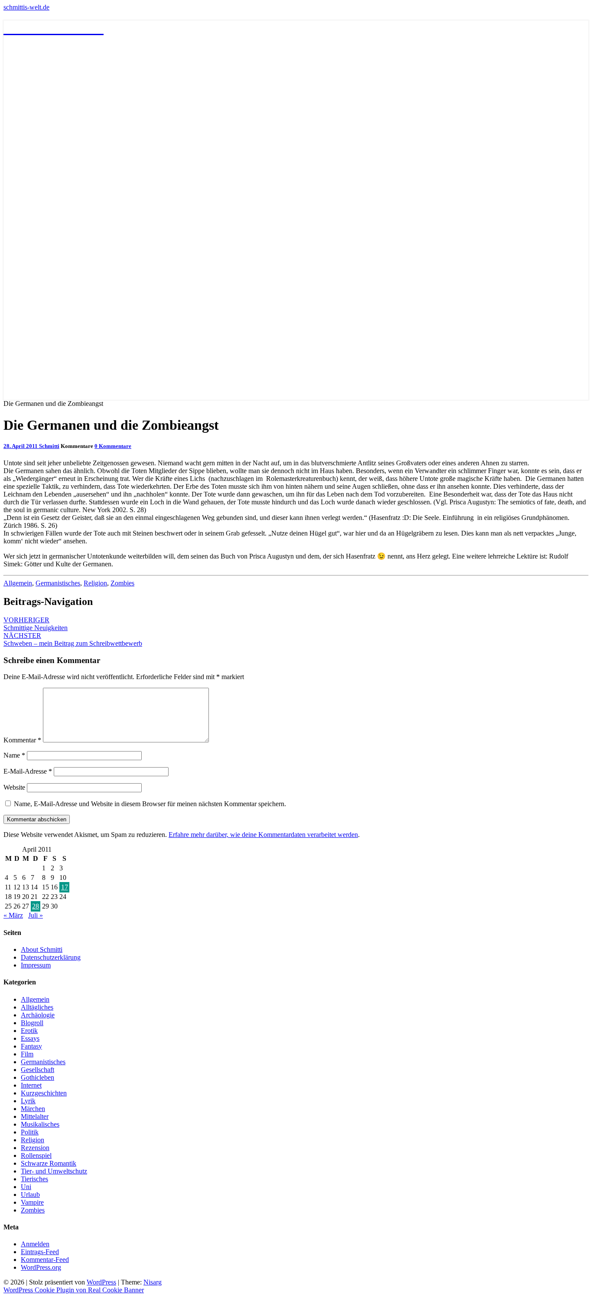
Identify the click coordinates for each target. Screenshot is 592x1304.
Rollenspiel (36, 1155)
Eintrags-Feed (40, 1251)
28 (35, 906)
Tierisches (34, 1179)
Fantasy (31, 1046)
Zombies (122, 583)
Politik (30, 1132)
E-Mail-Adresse (27, 771)
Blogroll (32, 1022)
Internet (31, 1085)
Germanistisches (58, 583)
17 (64, 887)
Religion (95, 583)
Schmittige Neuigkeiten (35, 623)
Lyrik (28, 1101)
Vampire (32, 1202)
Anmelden (35, 1244)
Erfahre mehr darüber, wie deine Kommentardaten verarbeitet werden (263, 834)
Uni (26, 1186)
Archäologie (38, 1015)
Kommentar (22, 740)
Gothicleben (37, 1077)
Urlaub (30, 1194)
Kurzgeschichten (44, 1093)
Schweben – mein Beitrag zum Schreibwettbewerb (72, 639)
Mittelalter (35, 1116)
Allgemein (17, 583)
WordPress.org (41, 1267)
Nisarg (152, 1282)
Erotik (29, 1030)
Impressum (36, 965)
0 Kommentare (112, 446)
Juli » (35, 915)
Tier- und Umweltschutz (54, 1171)
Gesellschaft (37, 1069)
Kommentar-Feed (45, 1259)
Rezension (35, 1147)
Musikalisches (40, 1124)
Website (14, 787)
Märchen (33, 1108)
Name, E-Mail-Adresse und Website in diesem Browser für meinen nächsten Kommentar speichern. (150, 803)
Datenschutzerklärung (51, 957)
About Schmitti (41, 949)
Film (27, 1054)
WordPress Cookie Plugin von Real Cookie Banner (73, 1290)
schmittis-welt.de (26, 7)
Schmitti (49, 446)
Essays (30, 1038)
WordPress (101, 1282)
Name (14, 755)
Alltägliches (37, 1007)
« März (13, 915)
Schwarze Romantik (48, 1163)
